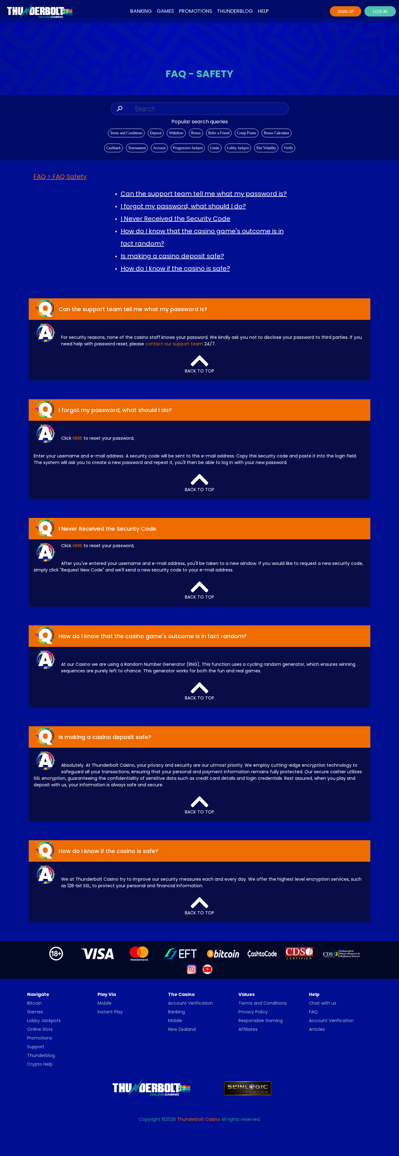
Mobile (105, 1003)
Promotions (195, 11)
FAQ (313, 1012)
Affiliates (247, 1029)
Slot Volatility (266, 148)
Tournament (137, 148)
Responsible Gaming (260, 1020)
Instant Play (110, 1012)
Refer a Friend (218, 133)
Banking (141, 11)
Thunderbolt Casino (198, 1119)
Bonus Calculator (276, 133)
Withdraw (176, 133)
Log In (380, 11)
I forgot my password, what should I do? (183, 206)
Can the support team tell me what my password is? (204, 193)
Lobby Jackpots (44, 1020)
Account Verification (190, 1003)
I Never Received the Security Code (175, 218)
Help (263, 11)
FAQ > (60, 176)
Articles (317, 1029)
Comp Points (246, 133)
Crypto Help (40, 1064)
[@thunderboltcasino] (192, 969)
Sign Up (346, 11)
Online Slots (40, 1029)
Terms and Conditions (126, 133)
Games (165, 11)
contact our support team (174, 344)
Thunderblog (235, 11)
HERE (77, 438)
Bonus (196, 133)
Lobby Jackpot (238, 148)
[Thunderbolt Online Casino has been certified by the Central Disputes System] (300, 953)
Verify (288, 148)
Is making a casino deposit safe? (172, 256)
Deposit (155, 133)
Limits (214, 148)
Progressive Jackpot (188, 148)
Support (35, 1047)
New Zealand (182, 1029)
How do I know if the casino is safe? (175, 268)
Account (159, 148)
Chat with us (322, 1003)
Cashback (113, 148)
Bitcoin (34, 1003)
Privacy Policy (253, 1012)
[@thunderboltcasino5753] (207, 969)
